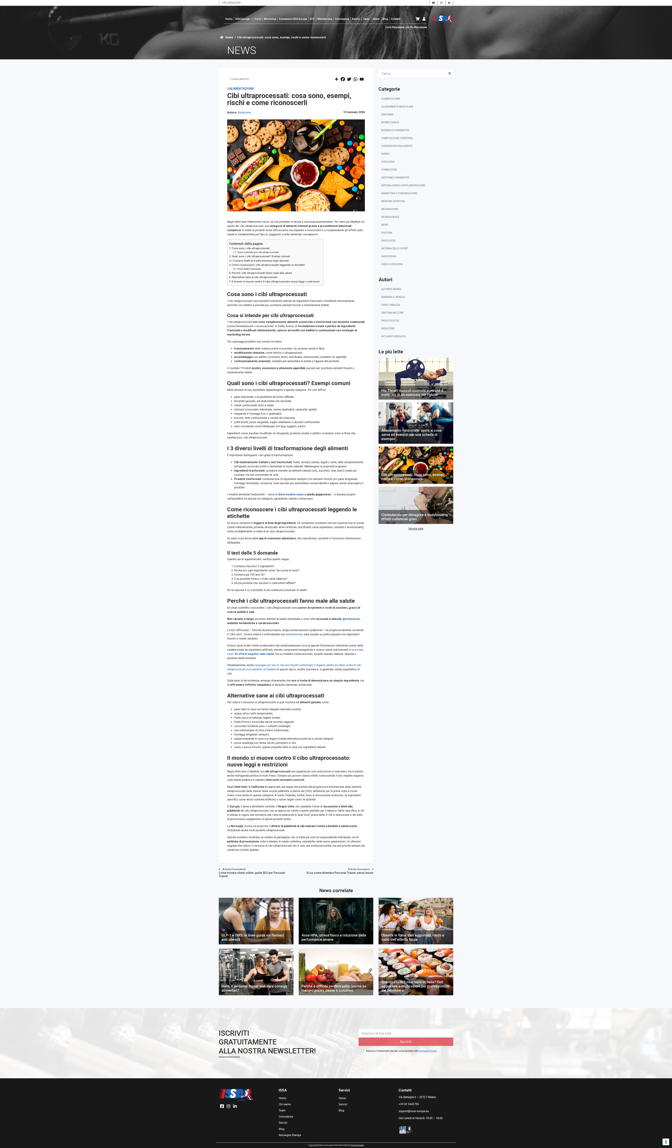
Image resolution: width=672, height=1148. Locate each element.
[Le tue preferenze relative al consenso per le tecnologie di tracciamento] (666, 1142)
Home (229, 37)
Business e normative (395, 130)
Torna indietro (239, 79)
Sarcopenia (388, 256)
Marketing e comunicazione (399, 193)
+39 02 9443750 (409, 1104)
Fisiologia (387, 161)
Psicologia (388, 240)
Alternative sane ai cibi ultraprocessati (254, 277)
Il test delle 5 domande (249, 269)
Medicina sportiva (393, 201)
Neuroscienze (390, 217)
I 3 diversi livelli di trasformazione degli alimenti (260, 260)
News (384, 224)
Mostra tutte (416, 528)
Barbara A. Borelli (393, 297)
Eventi (385, 154)
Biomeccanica (390, 122)
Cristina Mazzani (392, 312)
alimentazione (294, 634)
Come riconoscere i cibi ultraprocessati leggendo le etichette (268, 265)
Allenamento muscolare (397, 106)
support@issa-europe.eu (414, 1111)
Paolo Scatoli (390, 320)
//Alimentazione (240, 88)
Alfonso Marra (391, 289)
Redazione (244, 112)
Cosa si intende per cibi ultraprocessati (257, 252)
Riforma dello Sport (394, 248)
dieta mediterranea (291, 494)
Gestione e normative (395, 177)
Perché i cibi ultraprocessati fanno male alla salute (262, 273)
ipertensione (351, 619)
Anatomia (387, 114)
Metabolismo (389, 209)
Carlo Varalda (390, 304)
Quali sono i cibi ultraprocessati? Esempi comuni (261, 256)
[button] (417, 19)
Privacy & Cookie (357, 1145)
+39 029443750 (231, 2)
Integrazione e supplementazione (403, 185)
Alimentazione (390, 98)
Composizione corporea (397, 138)
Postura (386, 232)
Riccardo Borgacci (393, 336)
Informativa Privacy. (427, 1051)
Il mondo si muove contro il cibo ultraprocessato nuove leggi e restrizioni (276, 281)
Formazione (389, 169)
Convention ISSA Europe (396, 146)
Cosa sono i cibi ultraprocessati (251, 248)
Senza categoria (392, 264)
